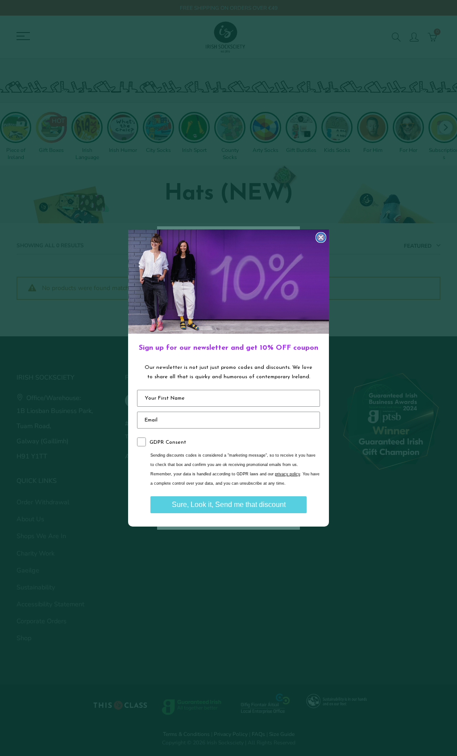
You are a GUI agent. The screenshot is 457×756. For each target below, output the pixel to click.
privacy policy (287, 474)
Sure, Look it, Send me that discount (229, 504)
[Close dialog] (320, 237)
